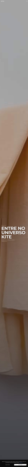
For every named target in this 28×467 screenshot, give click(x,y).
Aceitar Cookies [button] (20, 464)
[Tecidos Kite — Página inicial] (2, 1)
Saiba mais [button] (21, 462)
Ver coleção (4, 241)
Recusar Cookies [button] (8, 464)
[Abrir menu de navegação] (27, 1)
